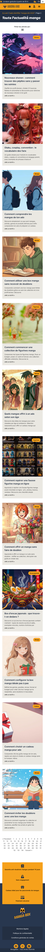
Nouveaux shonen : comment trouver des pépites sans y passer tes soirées (22, 81)
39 (33, 846)
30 (37, 843)
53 (18, 850)
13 (11, 841)
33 (9, 846)
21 (41, 841)
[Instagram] (22, 946)
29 (33, 843)
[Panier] (30, 6)
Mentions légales (22, 929)
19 (33, 841)
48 (29, 848)
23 (9, 843)
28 (29, 843)
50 (37, 848)
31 (40, 843)
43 (9, 848)
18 (29, 841)
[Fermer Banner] (43, 1)
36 (21, 846)
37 (25, 846)
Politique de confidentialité (22, 933)
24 (13, 843)
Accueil (5, 13)
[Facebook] (16, 946)
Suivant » (28, 850)
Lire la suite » (9, 96)
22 (5, 843)
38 (29, 846)
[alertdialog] (22, 1)
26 (21, 843)
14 (15, 841)
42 (5, 848)
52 (15, 850)
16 (22, 841)
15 (18, 841)
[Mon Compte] (34, 6)
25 (17, 843)
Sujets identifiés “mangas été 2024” (22, 13)
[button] (39, 6)
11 (3, 841)
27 (25, 843)
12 (7, 841)
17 (26, 841)
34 (13, 846)
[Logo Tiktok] (29, 946)
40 (37, 846)
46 (21, 848)
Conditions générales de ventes (22, 938)
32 (5, 846)
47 (25, 848)
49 (33, 848)
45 (17, 848)
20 (37, 841)
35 (17, 846)
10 (41, 839)
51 (40, 848)
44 (13, 848)
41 (40, 846)
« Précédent (6, 839)
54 (22, 850)
